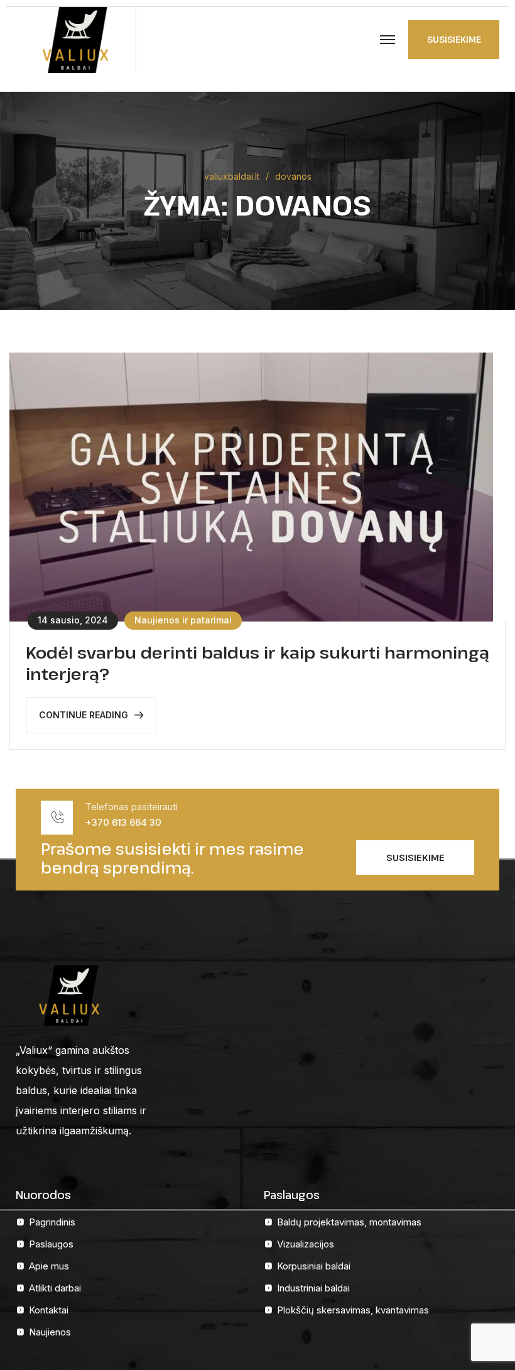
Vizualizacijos (305, 1244)
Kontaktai (48, 1310)
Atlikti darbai (55, 1288)
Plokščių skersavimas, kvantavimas (353, 1310)
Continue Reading (83, 715)
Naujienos (50, 1332)
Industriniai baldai (313, 1288)
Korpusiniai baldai (313, 1266)
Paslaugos (51, 1244)
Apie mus (49, 1266)
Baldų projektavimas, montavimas (349, 1222)
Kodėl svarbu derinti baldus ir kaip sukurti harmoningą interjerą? (257, 662)
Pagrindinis (52, 1222)
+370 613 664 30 (123, 822)
